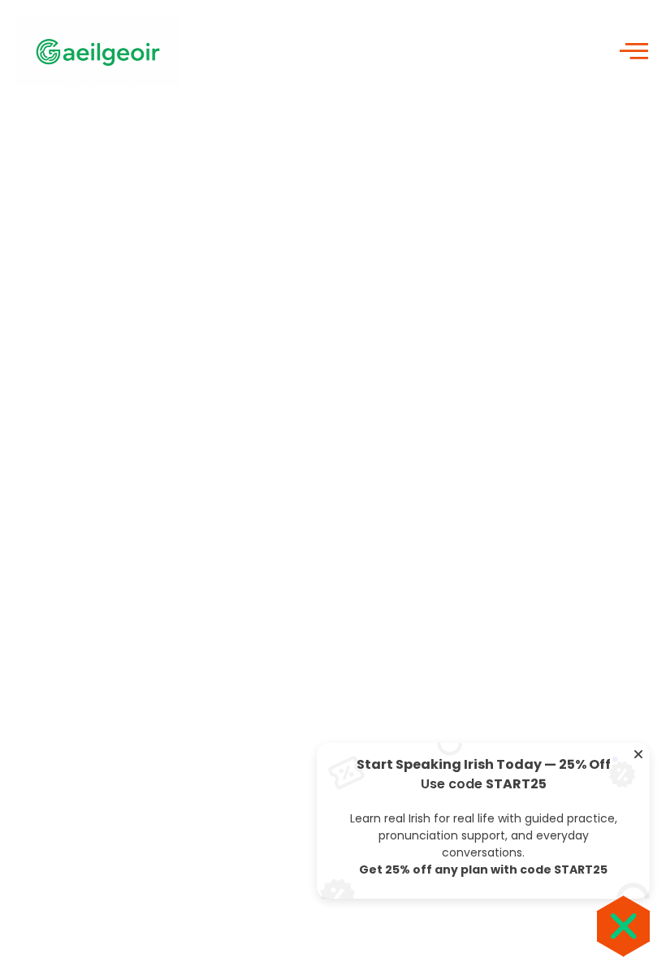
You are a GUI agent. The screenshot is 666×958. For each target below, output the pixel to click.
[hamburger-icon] (631, 51)
